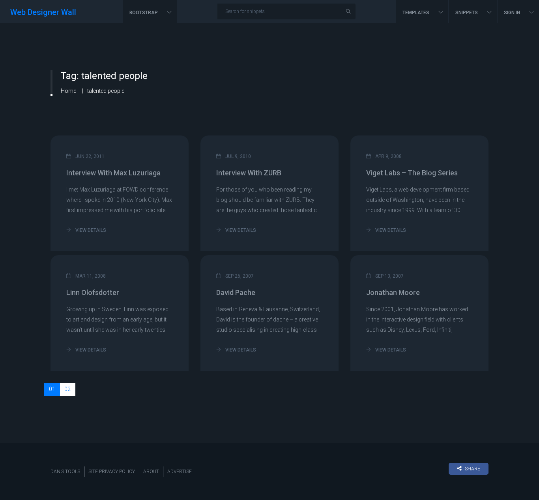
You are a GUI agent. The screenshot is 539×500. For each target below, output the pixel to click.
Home (68, 91)
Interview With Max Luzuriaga (113, 173)
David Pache (235, 292)
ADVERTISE (179, 471)
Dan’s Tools (65, 471)
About (151, 471)
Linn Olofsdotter (92, 292)
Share (472, 469)
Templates (416, 12)
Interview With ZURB (248, 173)
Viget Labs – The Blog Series (412, 173)
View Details (90, 230)
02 (67, 389)
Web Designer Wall (43, 12)
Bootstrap (144, 12)
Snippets (467, 12)
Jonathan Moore (393, 292)
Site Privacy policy (111, 471)
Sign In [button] (512, 12)
